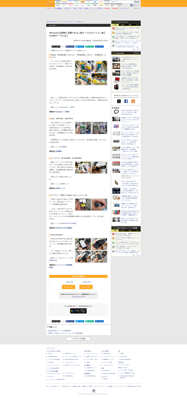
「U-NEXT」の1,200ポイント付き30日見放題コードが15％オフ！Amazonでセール (130, 190)
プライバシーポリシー (100, 386)
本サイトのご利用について (53, 386)
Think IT (50, 353)
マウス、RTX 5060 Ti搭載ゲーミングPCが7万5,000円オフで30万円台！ (130, 87)
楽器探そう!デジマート (92, 356)
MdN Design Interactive (109, 373)
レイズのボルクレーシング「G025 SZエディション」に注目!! (130, 59)
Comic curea (123, 356)
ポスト (57, 46)
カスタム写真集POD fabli (127, 373)
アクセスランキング (122, 22)
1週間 (129, 25)
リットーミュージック (92, 353)
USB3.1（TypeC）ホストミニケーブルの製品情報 (65, 333)
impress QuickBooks (125, 359)
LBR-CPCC (87, 282)
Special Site (120, 53)
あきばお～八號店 (68, 107)
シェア (71, 46)
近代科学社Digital (90, 376)
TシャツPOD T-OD (91, 359)
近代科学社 (87, 373)
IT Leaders (51, 362)
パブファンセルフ (125, 364)
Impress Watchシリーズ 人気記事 (126, 228)
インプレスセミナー (70, 362)
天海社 (122, 353)
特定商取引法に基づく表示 (134, 386)
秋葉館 (64, 147)
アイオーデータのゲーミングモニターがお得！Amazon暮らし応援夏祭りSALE (130, 127)
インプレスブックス (70, 373)
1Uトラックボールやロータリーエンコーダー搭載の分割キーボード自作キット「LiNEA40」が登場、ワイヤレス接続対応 (127, 42)
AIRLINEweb (106, 353)
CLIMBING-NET (90, 370)
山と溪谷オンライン (91, 367)
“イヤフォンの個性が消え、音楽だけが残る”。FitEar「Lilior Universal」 (129, 66)
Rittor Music (87, 351)
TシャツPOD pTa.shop (126, 370)
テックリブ (104, 376)
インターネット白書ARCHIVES (56, 379)
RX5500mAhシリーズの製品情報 (59, 331)
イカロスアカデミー (108, 365)
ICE (119, 351)
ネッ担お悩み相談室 (53, 368)
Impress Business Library (71, 359)
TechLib (105, 379)
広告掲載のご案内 (76, 386)
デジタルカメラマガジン (54, 373)
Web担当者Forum (53, 356)
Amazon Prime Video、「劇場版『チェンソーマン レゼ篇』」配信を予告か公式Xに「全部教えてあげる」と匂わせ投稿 (127, 235)
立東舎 (88, 362)
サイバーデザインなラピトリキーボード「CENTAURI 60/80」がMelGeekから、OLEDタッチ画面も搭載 (127, 47)
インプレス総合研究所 (54, 359)
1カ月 (137, 25)
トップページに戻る (78, 339)
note (91, 46)
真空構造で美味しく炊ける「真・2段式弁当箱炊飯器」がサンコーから (129, 198)
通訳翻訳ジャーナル (108, 359)
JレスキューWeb (107, 362)
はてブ (81, 46)
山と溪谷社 (87, 365)
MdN (102, 368)
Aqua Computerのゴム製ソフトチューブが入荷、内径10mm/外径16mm (130, 112)
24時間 (122, 25)
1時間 (115, 25)
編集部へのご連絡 (87, 386)
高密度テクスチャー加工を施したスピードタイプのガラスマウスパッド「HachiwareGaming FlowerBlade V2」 (130, 121)
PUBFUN (120, 362)
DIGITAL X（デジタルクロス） (73, 365)
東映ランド (65, 184)
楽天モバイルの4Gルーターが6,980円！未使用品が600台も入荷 (129, 220)
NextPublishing (69, 376)
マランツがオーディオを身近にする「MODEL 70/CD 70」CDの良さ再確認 (130, 73)
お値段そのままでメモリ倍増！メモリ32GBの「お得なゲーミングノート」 (129, 80)
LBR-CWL (69, 282)
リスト (63, 46)
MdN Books (106, 370)
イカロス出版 (104, 351)
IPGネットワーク (122, 367)
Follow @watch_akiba (78, 296)
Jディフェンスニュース (109, 356)
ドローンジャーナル (53, 365)
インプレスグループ (119, 386)
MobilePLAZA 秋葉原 (69, 223)
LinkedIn (101, 46)
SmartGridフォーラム (70, 353)
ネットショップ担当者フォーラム (73, 356)
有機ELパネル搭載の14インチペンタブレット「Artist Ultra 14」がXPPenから (129, 205)
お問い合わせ (65, 386)
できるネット (51, 376)
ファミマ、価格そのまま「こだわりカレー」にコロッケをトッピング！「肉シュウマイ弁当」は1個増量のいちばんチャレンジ (127, 244)
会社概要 (110, 386)
